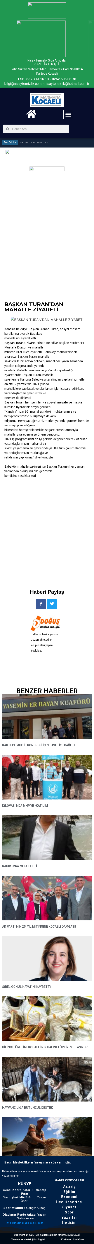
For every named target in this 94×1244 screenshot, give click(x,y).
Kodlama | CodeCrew (73, 1239)
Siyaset (69, 1207)
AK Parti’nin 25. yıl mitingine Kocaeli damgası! (39, 926)
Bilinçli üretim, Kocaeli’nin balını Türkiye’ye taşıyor (45, 1047)
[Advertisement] (47, 532)
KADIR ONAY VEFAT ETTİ (35, 142)
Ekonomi (69, 1197)
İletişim (69, 1222)
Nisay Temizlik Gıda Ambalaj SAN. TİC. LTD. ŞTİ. (47, 62)
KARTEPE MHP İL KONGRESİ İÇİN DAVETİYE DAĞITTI (39, 745)
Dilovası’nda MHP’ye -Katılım (25, 805)
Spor (69, 1212)
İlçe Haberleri (69, 1202)
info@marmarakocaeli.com (25, 1223)
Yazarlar (69, 1217)
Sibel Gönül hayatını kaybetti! (27, 986)
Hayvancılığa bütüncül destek (27, 1107)
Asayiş (69, 1186)
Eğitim (69, 1192)
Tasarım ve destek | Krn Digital (28, 1239)
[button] (68, 114)
